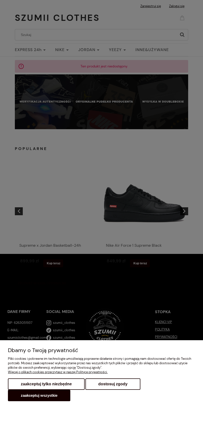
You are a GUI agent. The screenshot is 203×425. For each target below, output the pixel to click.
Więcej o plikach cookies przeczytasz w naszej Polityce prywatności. (58, 372)
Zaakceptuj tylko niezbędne (46, 384)
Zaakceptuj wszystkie (39, 395)
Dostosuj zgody (112, 384)
